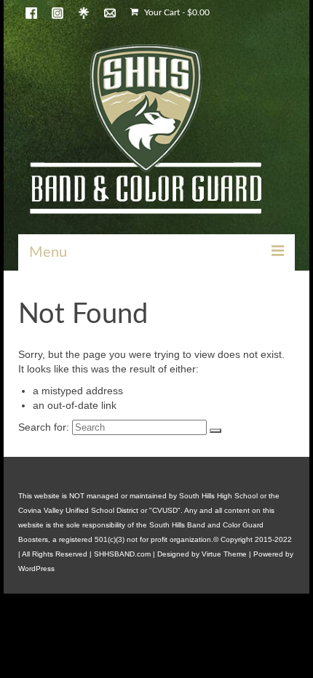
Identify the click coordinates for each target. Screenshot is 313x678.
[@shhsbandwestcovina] (31, 12)
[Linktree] (84, 12)
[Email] (110, 12)
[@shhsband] (57, 12)
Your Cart (176, 12)
